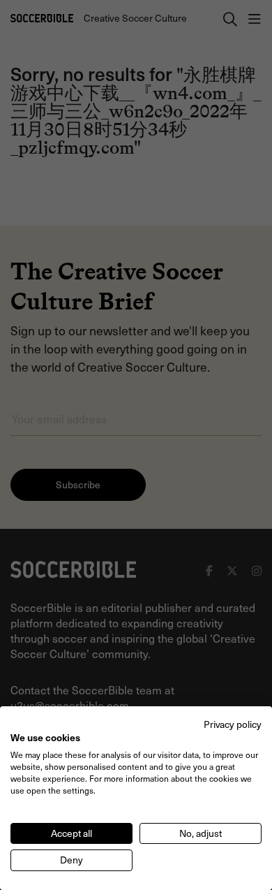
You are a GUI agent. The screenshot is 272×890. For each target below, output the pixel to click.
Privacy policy (233, 724)
